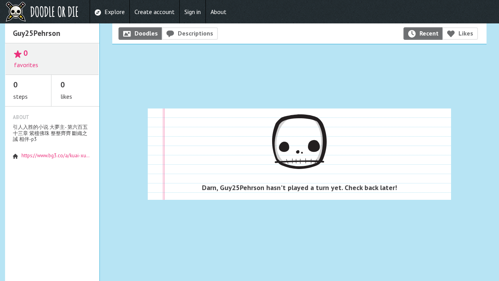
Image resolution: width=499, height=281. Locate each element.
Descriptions (195, 33)
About (218, 12)
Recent (429, 33)
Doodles (146, 33)
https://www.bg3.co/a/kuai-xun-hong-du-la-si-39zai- (79, 155)
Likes (465, 33)
